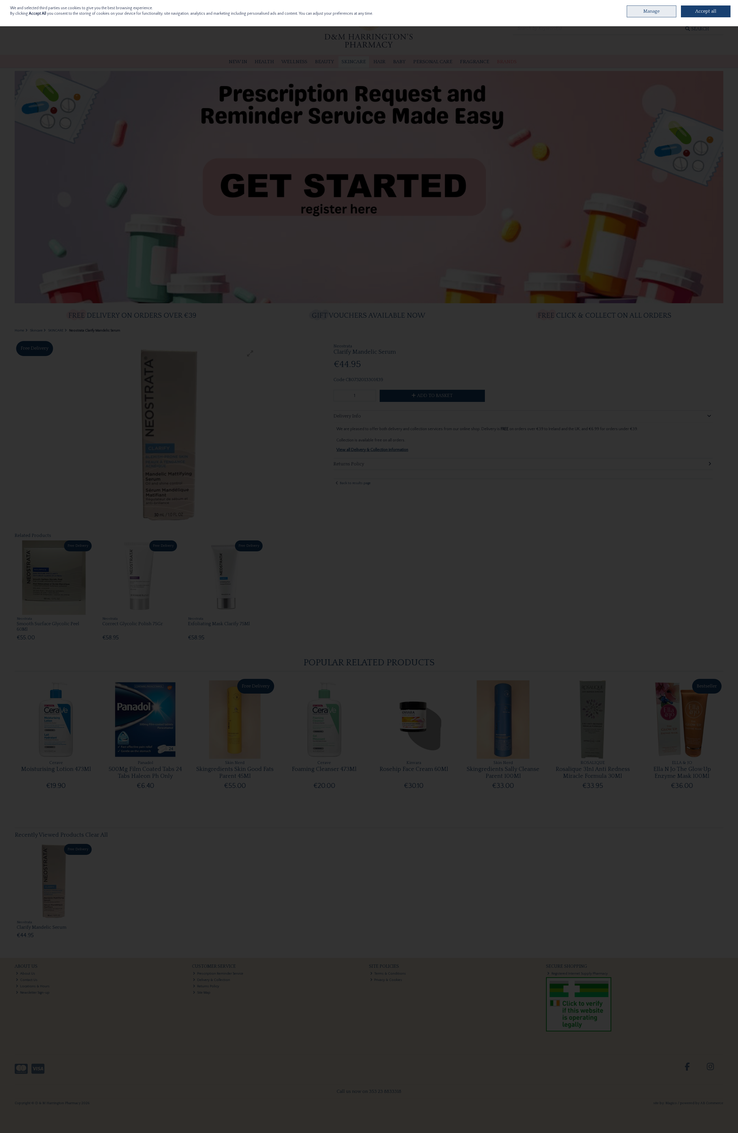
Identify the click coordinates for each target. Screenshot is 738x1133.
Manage (651, 11)
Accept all (705, 11)
